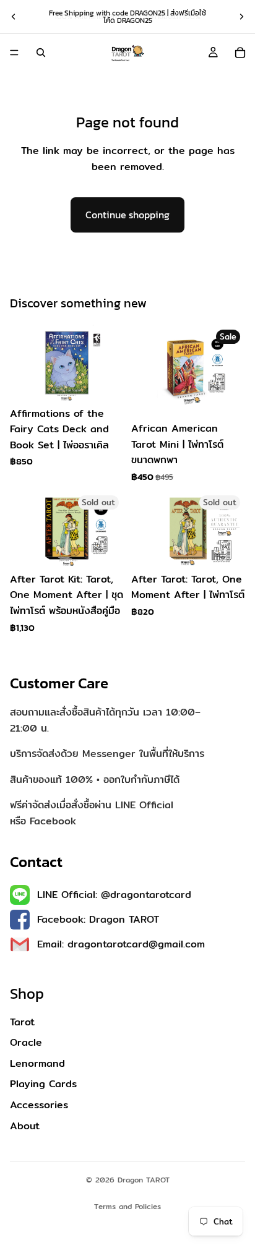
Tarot (22, 1022)
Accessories (39, 1105)
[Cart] (240, 52)
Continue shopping (127, 214)
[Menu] (14, 52)
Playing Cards (43, 1084)
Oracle (26, 1043)
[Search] (40, 52)
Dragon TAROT (144, 1180)
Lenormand (37, 1063)
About (25, 1126)
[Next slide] (241, 16)
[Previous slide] (13, 16)
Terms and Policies (127, 1206)
